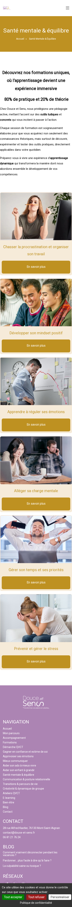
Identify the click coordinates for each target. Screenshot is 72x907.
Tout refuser (36, 897)
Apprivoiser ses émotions (18, 756)
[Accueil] (7, 7)
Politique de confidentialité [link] (36, 902)
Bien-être (8, 802)
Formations (10, 742)
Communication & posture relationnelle (26, 779)
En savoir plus (36, 267)
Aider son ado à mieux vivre (19, 765)
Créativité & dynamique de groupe (23, 788)
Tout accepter (13, 897)
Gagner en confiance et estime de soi (25, 751)
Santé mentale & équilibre (18, 774)
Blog (5, 807)
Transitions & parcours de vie (20, 784)
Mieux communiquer (15, 761)
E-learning (9, 797)
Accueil (20, 38)
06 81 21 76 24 (12, 837)
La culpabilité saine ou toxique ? (22, 866)
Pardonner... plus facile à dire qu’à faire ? (27, 860)
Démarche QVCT (13, 747)
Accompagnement (14, 737)
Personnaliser (59, 897)
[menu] (67, 8)
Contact (7, 811)
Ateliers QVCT (11, 793)
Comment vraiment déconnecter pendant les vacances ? (30, 853)
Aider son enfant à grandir (19, 770)
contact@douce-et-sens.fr (19, 832)
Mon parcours (11, 733)
